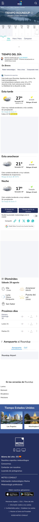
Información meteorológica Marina (15, 481)
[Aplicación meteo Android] (27, 494)
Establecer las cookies (28, 508)
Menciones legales (11, 502)
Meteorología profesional (11, 484)
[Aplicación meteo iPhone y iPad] (12, 494)
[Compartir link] (15, 221)
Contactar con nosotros (10, 467)
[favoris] (32, 12)
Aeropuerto (16, 347)
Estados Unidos (9, 7)
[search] (35, 3)
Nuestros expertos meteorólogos (15, 460)
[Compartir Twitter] (23, 221)
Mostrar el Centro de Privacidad (20, 511)
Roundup (22, 7)
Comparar (28, 38)
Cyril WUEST (23, 58)
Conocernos (6, 463)
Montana (17, 7)
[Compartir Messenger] (28, 221)
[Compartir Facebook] (19, 221)
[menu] (3, 3)
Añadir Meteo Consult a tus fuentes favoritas (21, 226)
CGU (20, 502)
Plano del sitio (28, 502)
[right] (37, 30)
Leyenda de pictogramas (11, 471)
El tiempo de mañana (9, 210)
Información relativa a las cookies (20, 505)
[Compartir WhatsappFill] (32, 221)
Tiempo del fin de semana (28, 210)
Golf (25, 347)
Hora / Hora (17, 38)
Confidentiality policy (12, 508)
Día (8, 38)
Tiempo (2, 7)
